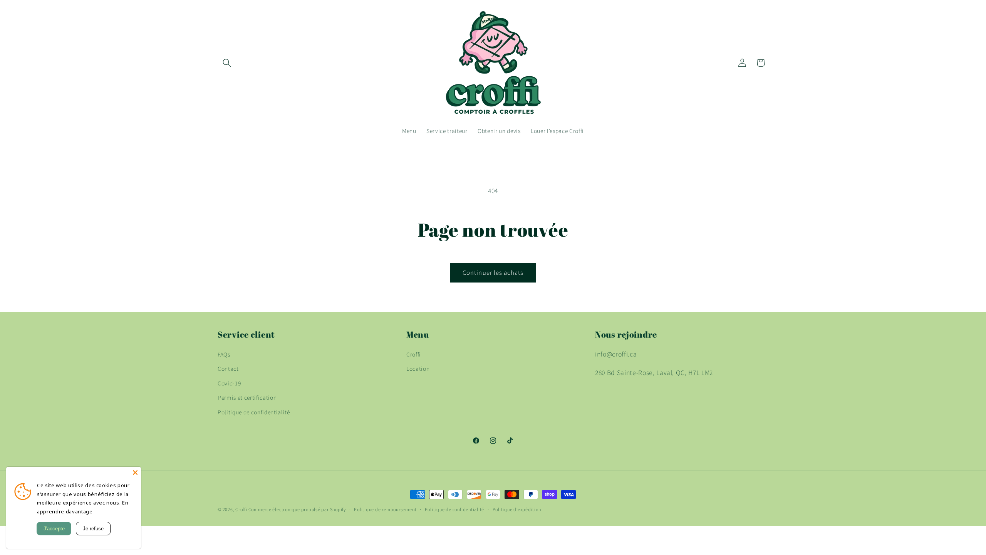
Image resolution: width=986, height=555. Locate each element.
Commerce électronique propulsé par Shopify (297, 509)
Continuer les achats (493, 272)
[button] (227, 63)
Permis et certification (247, 397)
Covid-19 (229, 383)
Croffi (413, 354)
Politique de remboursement (385, 509)
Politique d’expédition (517, 509)
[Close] (135, 472)
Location (417, 368)
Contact (228, 368)
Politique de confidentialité (254, 412)
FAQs (224, 354)
